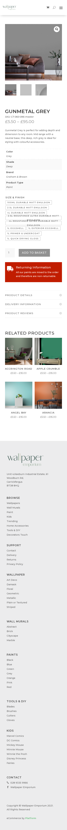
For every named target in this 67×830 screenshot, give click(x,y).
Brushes (12, 711)
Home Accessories (18, 525)
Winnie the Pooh (17, 754)
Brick (10, 631)
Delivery (11, 555)
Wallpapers (13, 503)
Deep (9, 166)
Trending (12, 521)
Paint (9, 187)
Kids (9, 516)
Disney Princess (16, 758)
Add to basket (34, 252)
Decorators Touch (17, 534)
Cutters (11, 715)
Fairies (10, 763)
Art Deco (12, 579)
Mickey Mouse (15, 745)
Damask (11, 584)
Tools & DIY (13, 530)
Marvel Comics (15, 735)
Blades (11, 706)
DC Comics (13, 740)
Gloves (11, 720)
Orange (11, 678)
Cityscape (12, 635)
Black (10, 660)
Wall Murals (13, 507)
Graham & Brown (16, 176)
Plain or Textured (17, 602)
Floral (10, 589)
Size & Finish (15, 197)
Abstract (12, 626)
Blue (9, 664)
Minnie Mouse (15, 749)
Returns (11, 559)
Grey (9, 156)
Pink (9, 682)
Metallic (11, 598)
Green (10, 669)
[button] (57, 29)
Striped (11, 607)
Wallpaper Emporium (21, 787)
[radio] (29, 202)
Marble (11, 640)
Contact (11, 550)
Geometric (13, 593)
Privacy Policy (15, 564)
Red (9, 687)
